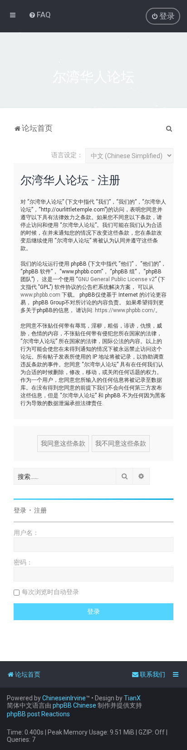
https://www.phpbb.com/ (125, 310)
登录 (20, 510)
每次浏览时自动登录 (50, 592)
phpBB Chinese (74, 705)
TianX (132, 698)
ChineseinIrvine (64, 698)
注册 (40, 510)
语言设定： (67, 155)
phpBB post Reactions (38, 714)
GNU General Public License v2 (116, 279)
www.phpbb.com (40, 295)
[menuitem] (39, 14)
